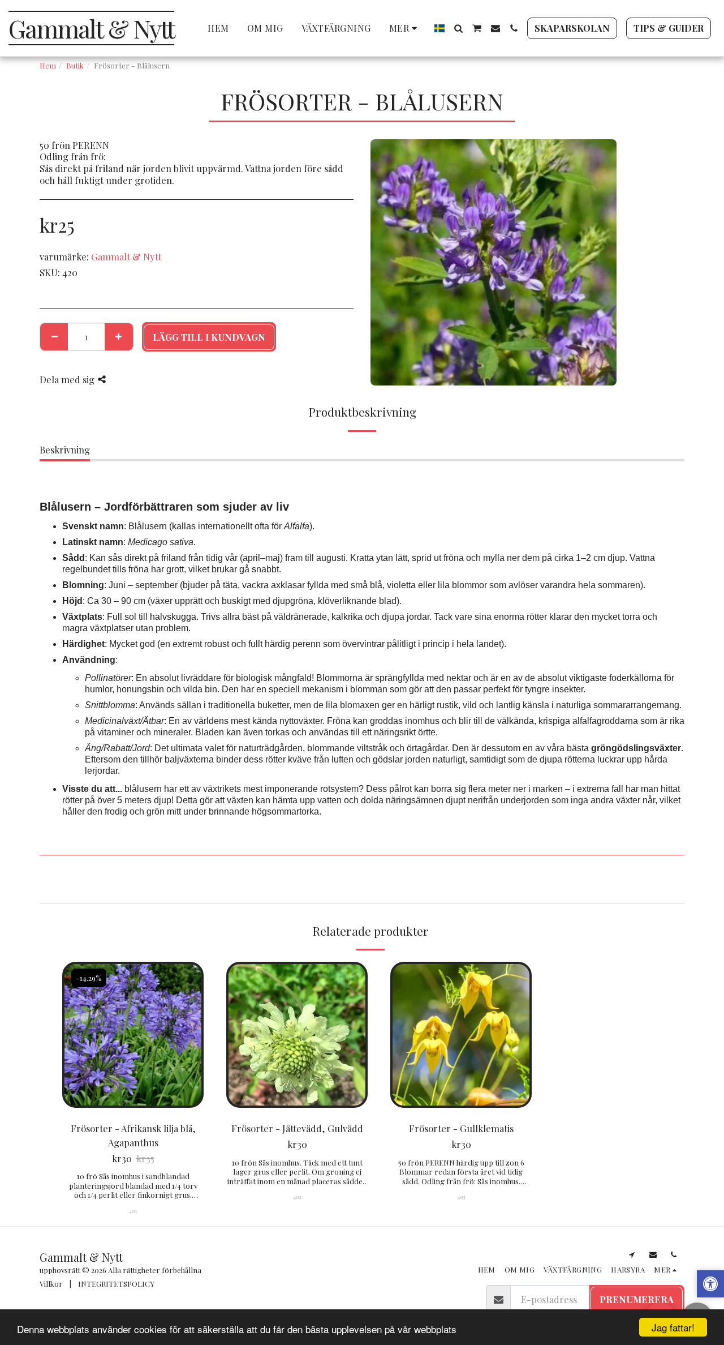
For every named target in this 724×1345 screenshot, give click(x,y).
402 (297, 1196)
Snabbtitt (133, 1080)
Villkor (51, 1283)
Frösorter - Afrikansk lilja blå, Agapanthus (133, 1135)
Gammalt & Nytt (126, 256)
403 (461, 1196)
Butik (75, 65)
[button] (458, 28)
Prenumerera (637, 1299)
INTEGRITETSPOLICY (116, 1283)
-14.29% (89, 978)
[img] (133, 1035)
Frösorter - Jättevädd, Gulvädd (297, 1128)
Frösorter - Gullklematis (461, 1128)
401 (133, 1210)
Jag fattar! (673, 1327)
